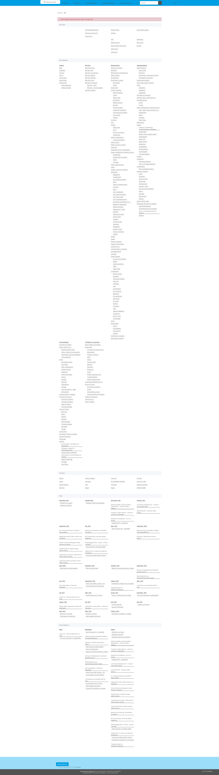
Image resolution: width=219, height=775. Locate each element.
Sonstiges (115, 162)
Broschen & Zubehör (67, 399)
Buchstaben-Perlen (66, 362)
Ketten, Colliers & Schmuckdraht (70, 352)
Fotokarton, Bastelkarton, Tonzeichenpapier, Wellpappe (147, 128)
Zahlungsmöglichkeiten (91, 30)
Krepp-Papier (142, 132)
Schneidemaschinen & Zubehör (148, 208)
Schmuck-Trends (64, 409)
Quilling (115, 303)
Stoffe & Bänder (115, 256)
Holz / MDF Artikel (118, 197)
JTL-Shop (210, 771)
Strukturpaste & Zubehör (120, 112)
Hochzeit (61, 73)
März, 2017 (88, 593)
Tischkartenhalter (92, 377)
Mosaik (113, 236)
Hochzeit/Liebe (91, 362)
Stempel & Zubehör (142, 171)
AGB (112, 39)
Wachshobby (114, 323)
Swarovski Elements (65, 436)
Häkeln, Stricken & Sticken (118, 145)
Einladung (142, 176)
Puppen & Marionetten (117, 244)
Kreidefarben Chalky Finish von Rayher (123, 583)
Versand (79, 767)
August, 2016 (63, 602)
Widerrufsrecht (115, 42)
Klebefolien (142, 88)
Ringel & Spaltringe (66, 459)
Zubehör (115, 117)
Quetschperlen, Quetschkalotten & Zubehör (71, 456)
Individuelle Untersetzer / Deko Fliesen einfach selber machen (70, 555)
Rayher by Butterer (142, 484)
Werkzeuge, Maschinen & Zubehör (146, 204)
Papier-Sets (142, 139)
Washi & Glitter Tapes (143, 201)
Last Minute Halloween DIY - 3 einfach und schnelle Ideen (148, 505)
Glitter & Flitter (115, 142)
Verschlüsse (64, 464)
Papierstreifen (143, 141)
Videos (113, 629)
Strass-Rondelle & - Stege (68, 389)
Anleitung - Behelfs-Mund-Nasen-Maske (146, 537)
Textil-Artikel (116, 115)
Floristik (113, 125)
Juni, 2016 (114, 602)
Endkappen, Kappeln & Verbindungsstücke (67, 449)
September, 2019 (142, 566)
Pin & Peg (115, 301)
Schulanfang (62, 78)
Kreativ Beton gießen (143, 30)
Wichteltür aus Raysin (66, 503)
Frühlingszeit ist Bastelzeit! (67, 616)
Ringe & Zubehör (66, 404)
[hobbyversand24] (48, 2)
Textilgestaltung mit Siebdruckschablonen (117, 588)
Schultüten (116, 306)
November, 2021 (116, 500)
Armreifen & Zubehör (65, 345)
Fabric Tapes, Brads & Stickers (145, 83)
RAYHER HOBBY (141, 488)
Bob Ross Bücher (90, 68)
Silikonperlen (65, 384)
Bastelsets (114, 70)
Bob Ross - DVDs (91, 85)
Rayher (113, 488)
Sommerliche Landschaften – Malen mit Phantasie (96, 607)
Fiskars (61, 481)
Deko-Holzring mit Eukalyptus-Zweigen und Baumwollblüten (148, 531)
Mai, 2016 (139, 602)
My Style (115, 105)
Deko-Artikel (116, 127)
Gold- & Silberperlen (67, 367)
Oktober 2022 (89, 500)
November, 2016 (141, 593)
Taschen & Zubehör (118, 231)
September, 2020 (142, 526)
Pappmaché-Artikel (118, 214)
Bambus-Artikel (117, 274)
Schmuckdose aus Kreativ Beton (95, 586)
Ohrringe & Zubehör (67, 402)
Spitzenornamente (118, 264)
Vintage (63, 429)
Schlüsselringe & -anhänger (119, 249)
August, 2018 (115, 581)
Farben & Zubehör (116, 90)
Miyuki (87, 488)
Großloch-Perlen (66, 369)
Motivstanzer (140, 122)
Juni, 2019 (62, 581)
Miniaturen (90, 369)
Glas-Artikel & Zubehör (119, 194)
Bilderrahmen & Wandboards (119, 73)
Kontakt (139, 46)
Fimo (112, 122)
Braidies (63, 416)
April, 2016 (62, 611)
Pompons (115, 219)
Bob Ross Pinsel (89, 80)
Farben (115, 95)
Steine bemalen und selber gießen (96, 547)
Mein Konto (140, 42)
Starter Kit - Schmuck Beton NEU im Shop (69, 598)
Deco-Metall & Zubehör (119, 179)
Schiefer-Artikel (117, 222)
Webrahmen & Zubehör (117, 336)
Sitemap (113, 33)
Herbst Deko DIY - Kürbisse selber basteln (146, 511)
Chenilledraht (117, 177)
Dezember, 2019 (90, 566)
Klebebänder (116, 155)
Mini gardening (117, 296)
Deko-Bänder (91, 352)
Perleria (63, 377)
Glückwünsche (143, 184)
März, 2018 (140, 581)
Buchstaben (116, 83)
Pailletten (115, 212)
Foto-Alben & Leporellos (143, 95)
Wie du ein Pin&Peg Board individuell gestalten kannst (147, 571)
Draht (114, 130)
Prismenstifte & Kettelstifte (69, 452)
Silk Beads (64, 426)
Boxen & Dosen (115, 75)
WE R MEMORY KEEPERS (118, 481)
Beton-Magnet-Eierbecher (93, 616)
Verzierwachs (117, 331)
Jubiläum (89, 364)
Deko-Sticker (114, 88)
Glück (88, 357)
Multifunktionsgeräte (145, 206)
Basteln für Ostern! (91, 614)
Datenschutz (114, 49)
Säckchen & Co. (115, 246)
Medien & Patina (118, 102)
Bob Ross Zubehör (90, 90)
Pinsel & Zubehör (118, 107)
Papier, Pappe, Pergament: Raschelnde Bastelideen (70, 607)
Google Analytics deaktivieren (87, 771)
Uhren (113, 321)
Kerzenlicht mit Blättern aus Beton (121, 614)
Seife (114, 308)
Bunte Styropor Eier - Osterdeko (121, 528)
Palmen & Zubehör (116, 241)
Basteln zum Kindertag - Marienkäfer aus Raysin (95, 531)
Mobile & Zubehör (118, 207)
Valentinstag (62, 80)
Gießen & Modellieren (117, 137)
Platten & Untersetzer (91, 397)
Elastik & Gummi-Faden (68, 349)
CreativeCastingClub (119, 140)
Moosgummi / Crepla (119, 209)
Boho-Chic (64, 412)
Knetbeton (116, 284)
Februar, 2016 (115, 611)
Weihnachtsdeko (66, 88)
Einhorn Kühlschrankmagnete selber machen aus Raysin (69, 543)
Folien (114, 189)
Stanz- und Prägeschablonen (147, 164)
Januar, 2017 (114, 593)
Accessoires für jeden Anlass (95, 349)
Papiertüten (142, 144)
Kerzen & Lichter (90, 384)
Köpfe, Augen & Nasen (117, 164)
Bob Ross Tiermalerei (91, 83)
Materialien (114, 172)
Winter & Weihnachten (93, 379)
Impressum (114, 52)
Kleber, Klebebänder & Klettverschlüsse (122, 152)
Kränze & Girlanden (118, 132)
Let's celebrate (117, 291)
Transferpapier (143, 151)
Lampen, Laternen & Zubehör (119, 169)
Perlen (61, 359)
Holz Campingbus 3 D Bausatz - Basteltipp (68, 586)
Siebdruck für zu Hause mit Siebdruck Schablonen (96, 552)
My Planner (116, 298)
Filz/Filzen (114, 120)
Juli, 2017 (62, 593)
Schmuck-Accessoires (65, 397)
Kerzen (115, 326)
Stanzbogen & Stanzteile (146, 78)
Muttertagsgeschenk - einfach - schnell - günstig (96, 543)
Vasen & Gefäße (89, 402)
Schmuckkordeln (66, 357)
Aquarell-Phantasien (117, 607)
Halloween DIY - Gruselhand (120, 523)
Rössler (61, 478)
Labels (113, 167)
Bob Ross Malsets (90, 75)
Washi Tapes (142, 120)
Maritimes (90, 367)
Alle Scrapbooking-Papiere (146, 169)
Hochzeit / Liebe (143, 186)
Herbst (89, 359)
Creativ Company (90, 478)
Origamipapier (143, 137)
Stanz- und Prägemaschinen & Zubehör (147, 212)
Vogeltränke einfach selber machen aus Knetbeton (70, 537)
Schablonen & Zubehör (119, 110)
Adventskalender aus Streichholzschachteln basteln (145, 577)
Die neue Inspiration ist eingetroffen (147, 595)
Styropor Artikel (117, 229)
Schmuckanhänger (66, 407)
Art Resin (139, 478)
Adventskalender (66, 85)
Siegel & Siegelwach (118, 311)
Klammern (114, 147)
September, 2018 (90, 581)
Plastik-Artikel (117, 217)
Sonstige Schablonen (145, 161)
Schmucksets (63, 431)
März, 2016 (88, 611)
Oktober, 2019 (115, 566)
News (60, 629)
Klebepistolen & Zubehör (120, 157)
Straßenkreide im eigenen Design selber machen (68, 549)
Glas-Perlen (64, 364)
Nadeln (113, 239)
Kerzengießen (117, 328)
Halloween (62, 70)
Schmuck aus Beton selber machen (96, 555)
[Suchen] (160, 3)
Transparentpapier (144, 154)
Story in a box (117, 316)
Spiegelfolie (116, 227)
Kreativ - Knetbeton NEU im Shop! (121, 595)
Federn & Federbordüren (120, 184)
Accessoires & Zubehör (119, 259)
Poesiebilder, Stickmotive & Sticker (148, 75)
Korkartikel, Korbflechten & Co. (121, 202)
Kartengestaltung (142, 100)
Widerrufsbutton (62, 764)
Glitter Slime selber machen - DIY (95, 583)
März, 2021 (114, 526)
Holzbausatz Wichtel (66, 505)
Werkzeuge (62, 439)
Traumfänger (117, 318)
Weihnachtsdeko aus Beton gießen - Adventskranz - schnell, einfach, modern (121, 506)
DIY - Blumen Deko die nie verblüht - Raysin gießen (69, 531)
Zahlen (115, 85)
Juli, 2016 (87, 602)
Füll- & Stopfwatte (118, 192)
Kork (114, 286)
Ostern (61, 75)
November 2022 (64, 500)
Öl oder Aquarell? (117, 604)
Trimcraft (113, 478)
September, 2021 (64, 526)
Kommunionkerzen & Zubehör (95, 394)
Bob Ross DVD (89, 70)
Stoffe (114, 266)
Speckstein (116, 224)
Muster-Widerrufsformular (118, 46)
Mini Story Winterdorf (92, 568)
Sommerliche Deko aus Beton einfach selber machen (70, 561)
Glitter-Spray (116, 97)
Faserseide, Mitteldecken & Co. (94, 382)
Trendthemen (115, 271)
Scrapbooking (143, 146)
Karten (141, 102)
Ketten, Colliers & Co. (65, 347)
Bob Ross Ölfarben (90, 78)
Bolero (63, 414)
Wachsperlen (65, 392)
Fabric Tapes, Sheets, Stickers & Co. (149, 110)
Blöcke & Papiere (118, 93)
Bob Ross (62, 488)
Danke (140, 174)
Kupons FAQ (88, 36)
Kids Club (115, 281)
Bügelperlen (116, 174)
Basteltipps (140, 39)
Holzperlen (64, 372)
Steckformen (116, 135)
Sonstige (63, 387)
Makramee (116, 294)
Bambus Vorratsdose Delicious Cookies (123, 568)
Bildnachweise (115, 30)
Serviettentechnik (116, 251)
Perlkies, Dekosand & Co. (94, 374)
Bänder (115, 261)
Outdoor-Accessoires (143, 604)
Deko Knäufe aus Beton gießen (69, 568)
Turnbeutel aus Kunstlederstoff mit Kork (147, 586)
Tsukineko (114, 484)
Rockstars (64, 382)
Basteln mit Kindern (116, 68)
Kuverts (141, 105)
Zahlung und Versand (91, 33)
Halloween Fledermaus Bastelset (95, 503)
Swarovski (88, 481)
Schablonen (140, 159)
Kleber (115, 160)
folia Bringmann (64, 484)
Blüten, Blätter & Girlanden (93, 345)
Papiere (139, 125)
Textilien (115, 234)
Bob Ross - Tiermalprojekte (95, 88)
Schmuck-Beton (65, 421)
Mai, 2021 (88, 526)
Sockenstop (116, 313)
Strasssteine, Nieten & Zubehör (68, 434)
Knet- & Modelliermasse (120, 199)
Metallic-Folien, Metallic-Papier (147, 134)
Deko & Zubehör (141, 68)
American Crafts (141, 481)
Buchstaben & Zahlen (117, 80)
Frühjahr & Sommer (92, 354)
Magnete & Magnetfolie (119, 204)
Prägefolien (142, 90)
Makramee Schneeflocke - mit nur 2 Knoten (121, 519)
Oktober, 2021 (141, 500)
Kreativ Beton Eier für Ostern (94, 595)
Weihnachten (63, 83)
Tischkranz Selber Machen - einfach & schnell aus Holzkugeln (122, 513)
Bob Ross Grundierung (91, 73)
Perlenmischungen (66, 374)
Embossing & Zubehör (143, 80)
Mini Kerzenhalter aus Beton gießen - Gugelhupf (96, 537)
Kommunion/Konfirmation (146, 189)
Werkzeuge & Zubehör (117, 338)
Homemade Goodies (119, 279)
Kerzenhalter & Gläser (93, 392)
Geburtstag (142, 181)
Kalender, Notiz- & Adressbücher (146, 97)
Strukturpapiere (143, 149)
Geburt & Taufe (143, 179)
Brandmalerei (115, 78)
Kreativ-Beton (117, 289)
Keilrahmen (116, 100)
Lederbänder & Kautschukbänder (70, 354)
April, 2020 (62, 566)
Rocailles (63, 379)
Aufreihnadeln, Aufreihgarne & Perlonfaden (70, 445)
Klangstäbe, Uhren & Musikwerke (120, 150)
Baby (60, 68)
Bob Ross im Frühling (66, 614)
